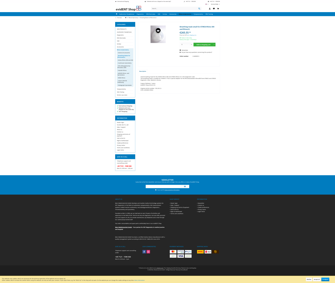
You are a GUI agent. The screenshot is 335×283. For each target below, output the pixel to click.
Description (142, 71)
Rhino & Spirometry (123, 50)
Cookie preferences (122, 143)
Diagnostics (120, 35)
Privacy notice (121, 145)
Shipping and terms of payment (123, 135)
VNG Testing (120, 92)
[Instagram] (148, 251)
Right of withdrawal (122, 140)
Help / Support (121, 127)
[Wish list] (214, 8)
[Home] (116, 14)
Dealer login (120, 122)
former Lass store (122, 95)
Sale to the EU (121, 138)
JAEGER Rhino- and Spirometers (123, 74)
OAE (118, 41)
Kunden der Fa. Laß (122, 125)
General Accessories (124, 53)
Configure (325, 279)
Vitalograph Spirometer (125, 85)
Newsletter (201, 203)
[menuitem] (215, 4)
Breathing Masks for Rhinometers (124, 56)
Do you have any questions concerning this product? (196, 52)
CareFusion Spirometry (124, 63)
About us (119, 129)
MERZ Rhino (121, 78)
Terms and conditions (123, 147)
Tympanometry (121, 89)
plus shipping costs (191, 35)
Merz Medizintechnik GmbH (123, 227)
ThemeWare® (184, 270)
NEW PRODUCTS (121, 29)
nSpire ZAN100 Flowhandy (122, 81)
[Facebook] (144, 251)
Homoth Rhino (122, 70)
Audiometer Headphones (124, 32)
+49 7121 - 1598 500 (123, 257)
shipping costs (160, 268)
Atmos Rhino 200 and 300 (125, 60)
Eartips (119, 44)
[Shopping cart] (218, 8)
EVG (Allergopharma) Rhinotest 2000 (124, 66)
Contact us (120, 132)
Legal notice (120, 150)
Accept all (317, 279)
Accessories (120, 47)
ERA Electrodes (121, 38)
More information (139, 280)
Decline (309, 279)
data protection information (172, 190)
